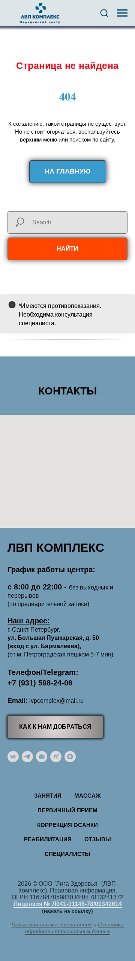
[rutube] (56, 756)
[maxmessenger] (70, 756)
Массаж (87, 795)
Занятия (48, 795)
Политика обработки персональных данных (74, 927)
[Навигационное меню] (122, 13)
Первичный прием (68, 810)
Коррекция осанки (67, 825)
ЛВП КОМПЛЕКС (56, 547)
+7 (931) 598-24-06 (40, 683)
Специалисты (67, 854)
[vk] (13, 756)
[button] (104, 12)
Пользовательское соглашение (52, 924)
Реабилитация (48, 839)
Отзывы (97, 839)
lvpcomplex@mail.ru (56, 701)
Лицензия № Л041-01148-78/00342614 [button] (68, 904)
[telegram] (27, 756)
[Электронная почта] (41, 756)
